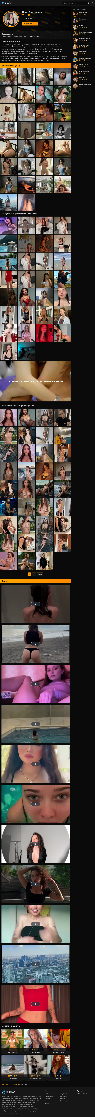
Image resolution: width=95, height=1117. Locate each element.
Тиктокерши (28, 18)
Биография (7, 36)
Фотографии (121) (20, 36)
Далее (40, 574)
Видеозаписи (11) (36, 36)
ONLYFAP (4, 1084)
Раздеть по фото (30, 24)
